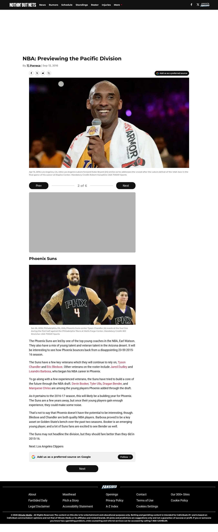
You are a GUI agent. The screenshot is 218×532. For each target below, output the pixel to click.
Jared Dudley (118, 366)
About (32, 494)
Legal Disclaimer (39, 506)
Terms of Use (144, 500)
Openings (112, 494)
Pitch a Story (71, 500)
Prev (39, 185)
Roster (95, 4)
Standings (82, 4)
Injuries (106, 4)
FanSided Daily (37, 500)
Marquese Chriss (40, 388)
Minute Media (25, 515)
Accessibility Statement (78, 506)
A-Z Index (112, 506)
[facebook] (191, 4)
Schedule (66, 4)
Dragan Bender (112, 383)
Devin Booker (80, 383)
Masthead (69, 494)
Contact (141, 494)
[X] (198, 4)
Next (126, 185)
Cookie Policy (179, 500)
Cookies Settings (147, 506)
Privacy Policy (114, 500)
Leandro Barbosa (40, 371)
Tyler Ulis (95, 383)
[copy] (48, 73)
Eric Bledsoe (54, 366)
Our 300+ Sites (180, 494)
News (42, 4)
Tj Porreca (34, 65)
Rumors (53, 4)
